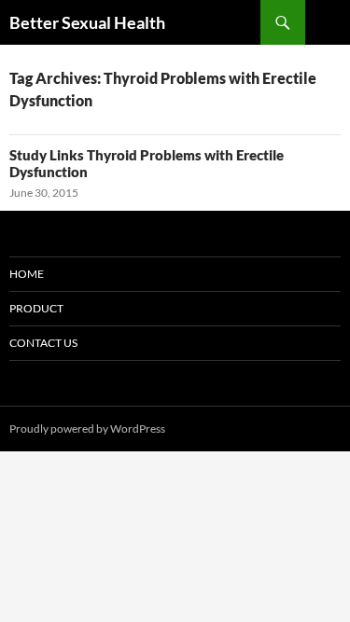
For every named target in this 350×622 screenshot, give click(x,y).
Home (26, 274)
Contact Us (43, 343)
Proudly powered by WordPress (87, 428)
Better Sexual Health (87, 22)
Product (36, 308)
